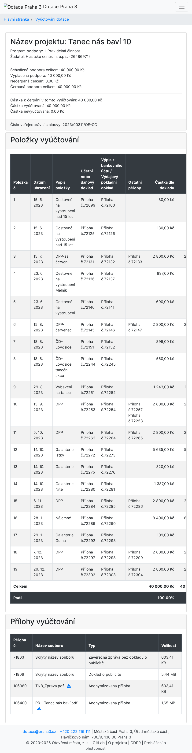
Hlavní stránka (16, 19)
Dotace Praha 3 (59, 6)
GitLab (99, 742)
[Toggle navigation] (181, 6)
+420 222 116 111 (75, 731)
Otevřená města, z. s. (70, 742)
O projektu (117, 742)
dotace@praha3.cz (39, 731)
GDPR (135, 742)
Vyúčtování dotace (52, 19)
